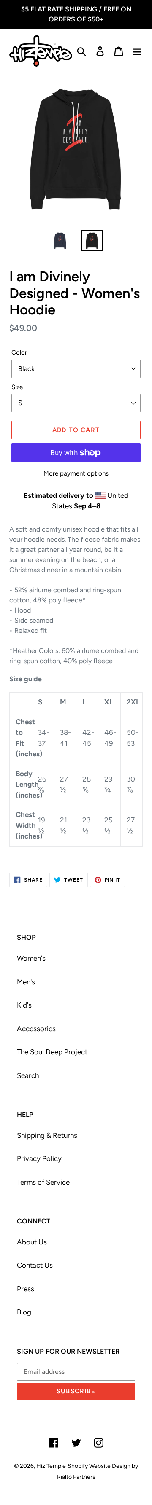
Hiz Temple (51, 1466)
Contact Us (35, 1265)
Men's (26, 982)
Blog (24, 1312)
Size (17, 387)
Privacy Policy (39, 1158)
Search (28, 1075)
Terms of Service (43, 1182)
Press (25, 1289)
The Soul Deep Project (52, 1052)
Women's (31, 958)
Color (19, 352)
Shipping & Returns (47, 1135)
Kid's (24, 1005)
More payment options (76, 473)
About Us (32, 1242)
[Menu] (137, 51)
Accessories (36, 1028)
